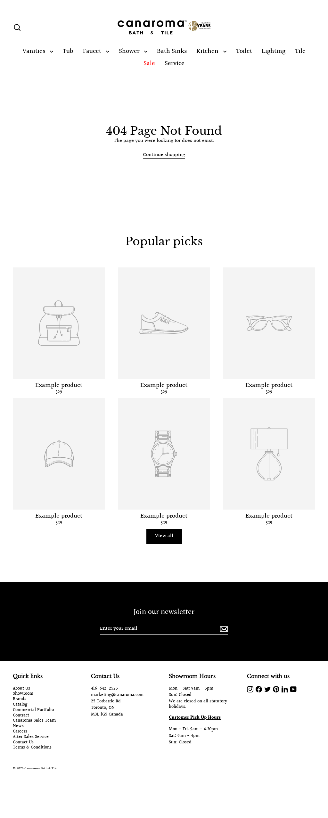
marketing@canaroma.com (117, 695)
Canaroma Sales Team (34, 721)
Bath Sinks (172, 51)
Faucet (93, 51)
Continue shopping (164, 155)
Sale (149, 63)
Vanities (34, 51)
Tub (68, 51)
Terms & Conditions (32, 747)
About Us (21, 688)
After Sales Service (31, 737)
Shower (130, 51)
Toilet (244, 51)
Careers (20, 731)
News (18, 726)
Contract (21, 715)
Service (174, 63)
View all (164, 536)
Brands (19, 699)
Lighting (273, 51)
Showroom (23, 694)
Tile (300, 51)
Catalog (20, 705)
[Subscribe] (223, 629)
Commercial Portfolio (33, 710)
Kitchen (208, 51)
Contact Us (23, 742)
